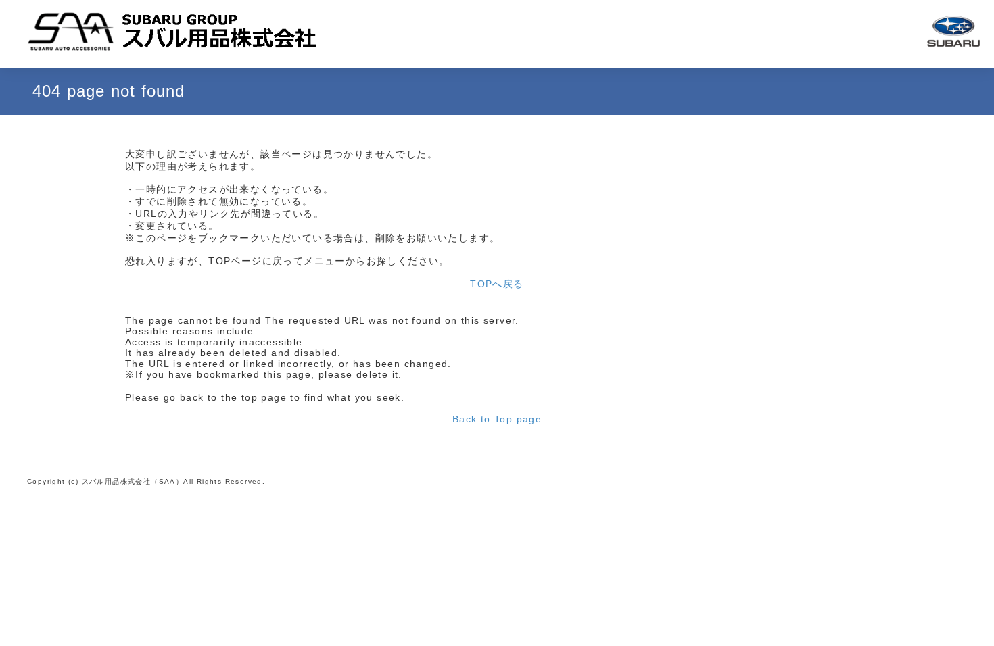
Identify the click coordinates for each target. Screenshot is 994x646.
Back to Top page (497, 419)
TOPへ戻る (496, 283)
